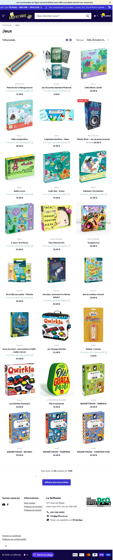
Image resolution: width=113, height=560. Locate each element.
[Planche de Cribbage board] (19, 63)
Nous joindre (29, 497)
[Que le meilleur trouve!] (92, 267)
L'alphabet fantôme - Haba (55, 138)
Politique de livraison (32, 501)
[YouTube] (3, 499)
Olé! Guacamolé (55, 399)
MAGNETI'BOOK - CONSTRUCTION (91, 446)
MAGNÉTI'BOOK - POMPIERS (55, 446)
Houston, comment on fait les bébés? (55, 292)
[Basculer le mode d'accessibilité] (107, 7)
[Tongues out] (92, 216)
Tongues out (92, 240)
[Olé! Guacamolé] (55, 375)
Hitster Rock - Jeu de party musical (91, 138)
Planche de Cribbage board (19, 87)
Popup (31, 90)
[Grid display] (65, 40)
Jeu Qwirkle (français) (19, 399)
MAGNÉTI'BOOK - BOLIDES (19, 446)
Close (108, 2)
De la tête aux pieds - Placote (19, 291)
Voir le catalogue (3, 16)
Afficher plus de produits (55, 477)
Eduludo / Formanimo (92, 189)
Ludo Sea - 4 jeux (55, 189)
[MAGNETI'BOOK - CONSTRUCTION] (92, 423)
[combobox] (62, 16)
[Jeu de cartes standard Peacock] (55, 63)
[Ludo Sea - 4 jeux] (55, 165)
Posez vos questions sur (65, 514)
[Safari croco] (19, 165)
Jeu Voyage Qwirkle (55, 345)
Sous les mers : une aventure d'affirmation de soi (19, 346)
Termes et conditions (11, 530)
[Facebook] (7, 499)
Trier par (77, 40)
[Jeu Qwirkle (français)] (19, 375)
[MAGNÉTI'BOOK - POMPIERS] (55, 423)
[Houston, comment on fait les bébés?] (55, 267)
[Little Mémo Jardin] (92, 63)
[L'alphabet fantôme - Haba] (55, 114)
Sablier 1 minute (91, 345)
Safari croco (19, 189)
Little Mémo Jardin (91, 87)
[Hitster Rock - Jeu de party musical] (92, 114)
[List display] (68, 40)
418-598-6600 (56, 507)
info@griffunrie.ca (58, 510)
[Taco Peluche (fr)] (55, 216)
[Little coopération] (19, 114)
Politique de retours (32, 504)
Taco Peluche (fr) (55, 240)
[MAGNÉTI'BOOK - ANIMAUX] (92, 375)
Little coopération (19, 138)
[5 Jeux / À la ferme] (19, 216)
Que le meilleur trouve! (91, 291)
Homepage (7, 25)
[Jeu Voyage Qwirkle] (55, 321)
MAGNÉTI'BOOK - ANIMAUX (92, 399)
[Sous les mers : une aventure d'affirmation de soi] (19, 321)
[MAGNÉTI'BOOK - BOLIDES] (19, 423)
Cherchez (85, 16)
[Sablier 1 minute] (92, 321)
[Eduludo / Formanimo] (92, 165)
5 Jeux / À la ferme (19, 240)
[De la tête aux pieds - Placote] (19, 267)
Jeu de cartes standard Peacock (55, 87)
